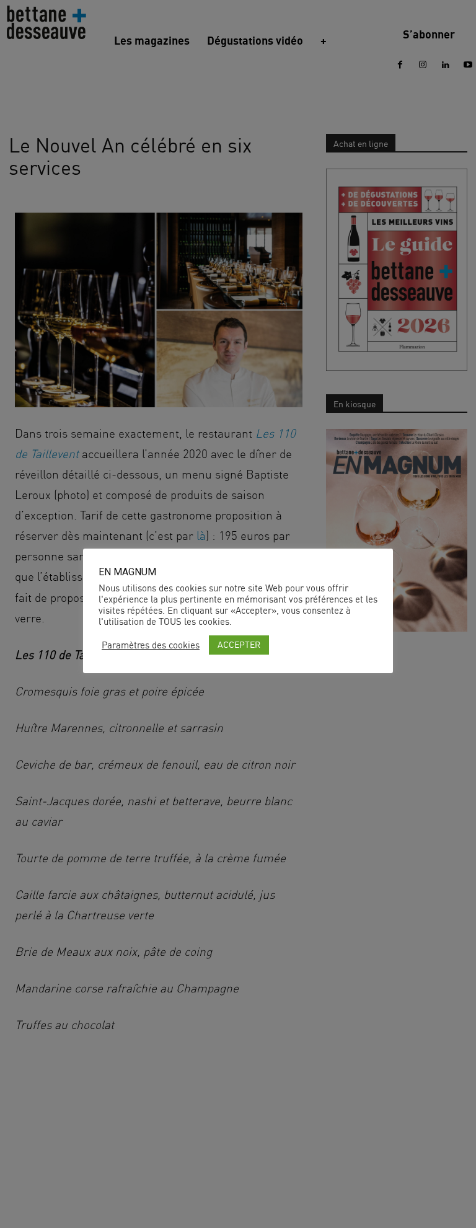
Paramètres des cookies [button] (151, 645)
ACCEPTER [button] (239, 644)
